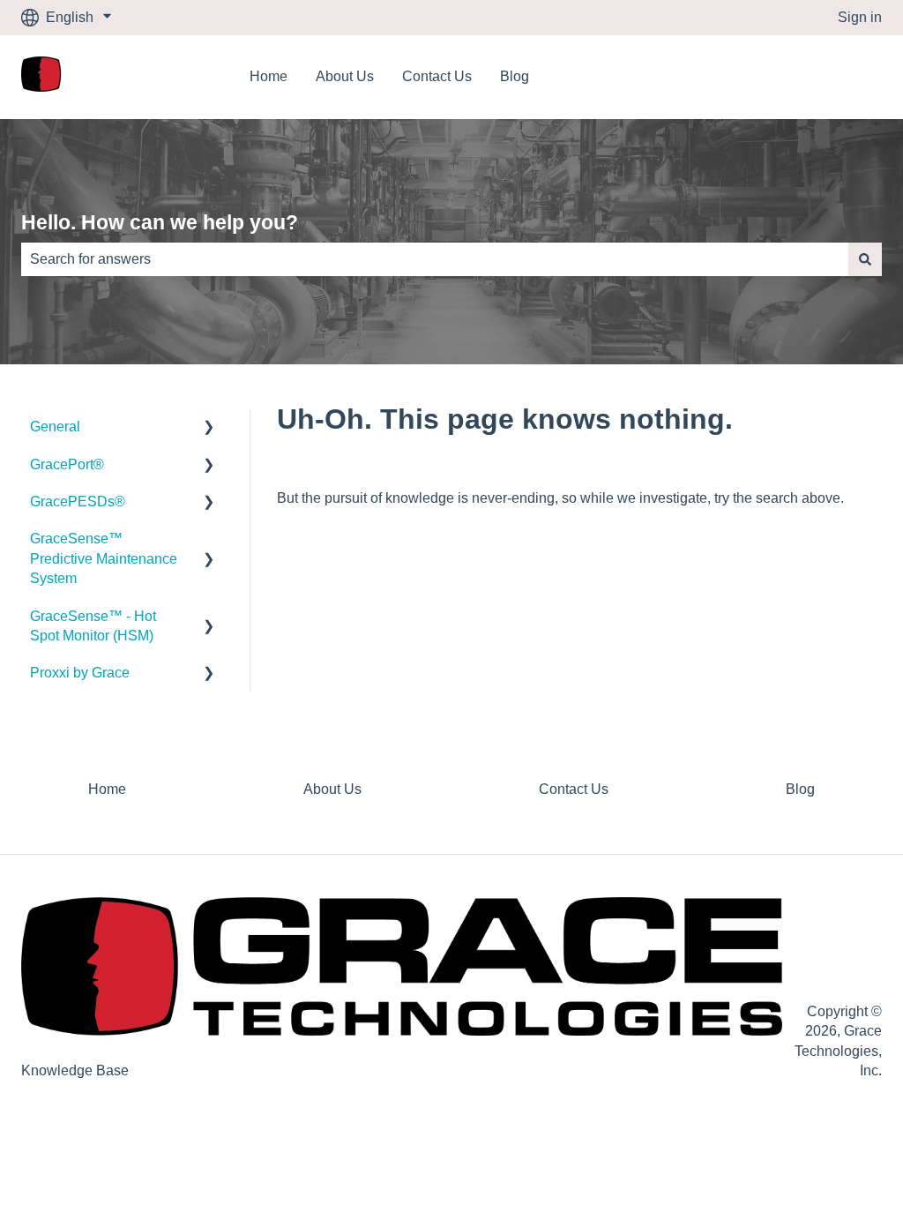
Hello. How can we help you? (159, 222)
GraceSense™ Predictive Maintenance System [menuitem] (103, 558)
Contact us (830, 76)
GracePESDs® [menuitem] (77, 501)
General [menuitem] (55, 426)
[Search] (865, 259)
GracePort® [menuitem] (67, 464)
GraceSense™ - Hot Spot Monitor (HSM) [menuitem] (93, 626)
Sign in (860, 17)
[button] (209, 428)
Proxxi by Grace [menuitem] (80, 672)
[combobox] (434, 259)
